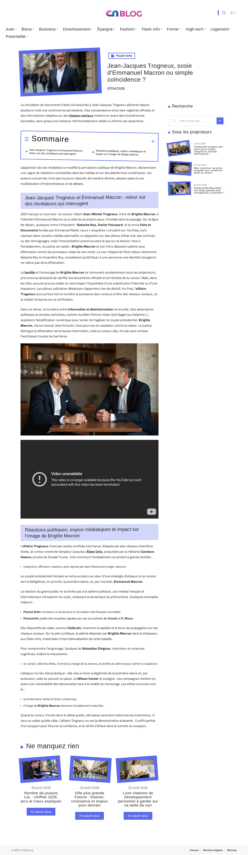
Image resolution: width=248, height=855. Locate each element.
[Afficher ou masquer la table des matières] (112, 141)
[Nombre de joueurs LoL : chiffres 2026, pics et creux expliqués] (40, 769)
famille (30, 272)
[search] (223, 13)
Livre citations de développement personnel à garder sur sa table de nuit (138, 799)
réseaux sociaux (80, 115)
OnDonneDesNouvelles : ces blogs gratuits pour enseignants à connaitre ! (209, 190)
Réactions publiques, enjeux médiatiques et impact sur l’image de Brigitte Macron (121, 152)
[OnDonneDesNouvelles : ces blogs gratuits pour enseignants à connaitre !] (179, 188)
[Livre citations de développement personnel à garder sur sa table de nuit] (137, 769)
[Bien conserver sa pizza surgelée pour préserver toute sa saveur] (180, 168)
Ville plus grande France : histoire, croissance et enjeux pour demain (89, 799)
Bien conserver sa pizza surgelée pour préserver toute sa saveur (208, 170)
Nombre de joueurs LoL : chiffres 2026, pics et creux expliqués (41, 797)
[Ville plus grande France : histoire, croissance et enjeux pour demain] (90, 769)
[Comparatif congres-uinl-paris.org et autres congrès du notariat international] (178, 148)
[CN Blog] (124, 13)
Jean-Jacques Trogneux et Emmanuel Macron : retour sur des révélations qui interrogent (56, 151)
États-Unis (94, 551)
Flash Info (124, 55)
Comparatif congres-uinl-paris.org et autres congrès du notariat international (208, 150)
